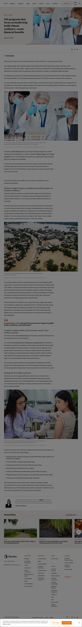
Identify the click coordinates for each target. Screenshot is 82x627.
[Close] (79, 623)
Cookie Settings (55, 622)
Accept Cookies (66, 622)
